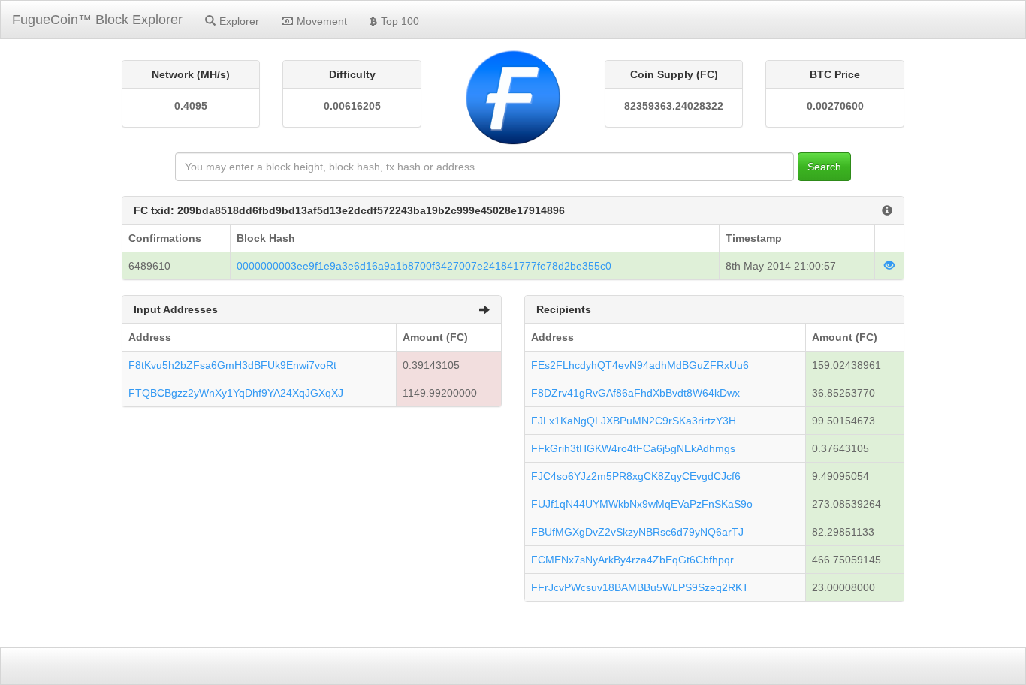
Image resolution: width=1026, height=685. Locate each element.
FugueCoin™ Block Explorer (97, 19)
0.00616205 (352, 106)
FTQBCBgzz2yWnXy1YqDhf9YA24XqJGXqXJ (235, 393)
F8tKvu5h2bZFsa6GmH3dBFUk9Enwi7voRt (232, 365)
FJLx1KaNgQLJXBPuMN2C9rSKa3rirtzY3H (633, 421)
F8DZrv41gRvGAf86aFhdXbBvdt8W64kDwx (635, 393)
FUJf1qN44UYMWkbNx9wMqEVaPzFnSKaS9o (642, 504)
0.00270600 (835, 106)
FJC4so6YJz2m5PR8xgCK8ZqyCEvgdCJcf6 (636, 476)
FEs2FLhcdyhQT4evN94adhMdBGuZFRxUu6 (640, 365)
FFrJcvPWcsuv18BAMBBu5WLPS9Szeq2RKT (640, 587)
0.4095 (190, 106)
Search (824, 167)
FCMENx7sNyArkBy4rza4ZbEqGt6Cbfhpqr (632, 560)
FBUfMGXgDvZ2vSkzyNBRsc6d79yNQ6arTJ (637, 532)
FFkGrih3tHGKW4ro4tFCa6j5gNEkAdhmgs (633, 448)
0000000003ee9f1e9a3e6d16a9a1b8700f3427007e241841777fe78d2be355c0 (424, 266)
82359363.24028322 (673, 106)
